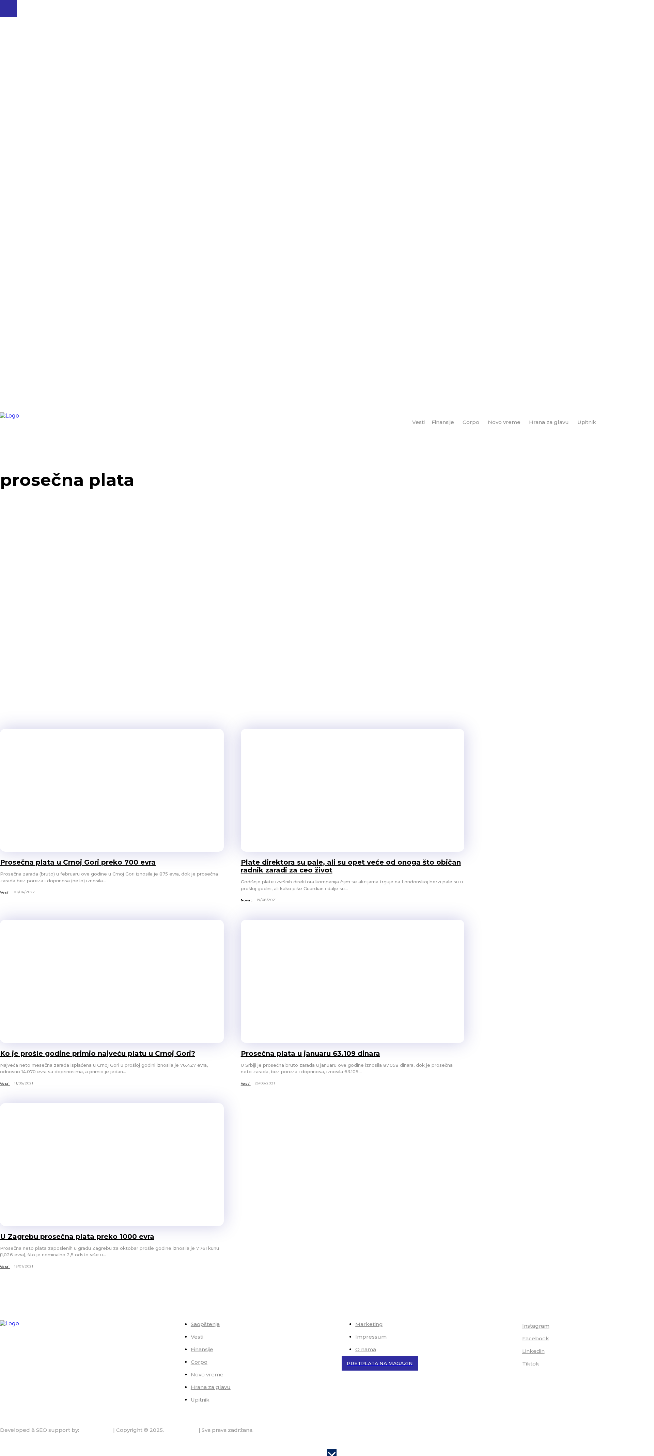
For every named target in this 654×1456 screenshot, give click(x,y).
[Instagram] (513, 1326)
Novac (247, 900)
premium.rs (96, 1430)
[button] (646, 422)
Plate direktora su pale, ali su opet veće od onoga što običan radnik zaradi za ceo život (351, 866)
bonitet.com (181, 1430)
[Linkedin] (513, 1351)
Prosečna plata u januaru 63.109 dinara (310, 1053)
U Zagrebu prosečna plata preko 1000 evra (77, 1236)
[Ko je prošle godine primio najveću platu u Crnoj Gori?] (112, 981)
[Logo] (27, 422)
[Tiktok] (513, 1364)
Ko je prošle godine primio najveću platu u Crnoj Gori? (97, 1053)
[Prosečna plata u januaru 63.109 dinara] (353, 981)
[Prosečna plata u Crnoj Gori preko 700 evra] (112, 790)
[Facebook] (513, 1339)
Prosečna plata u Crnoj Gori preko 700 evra (78, 862)
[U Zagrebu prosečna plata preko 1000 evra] (112, 1164)
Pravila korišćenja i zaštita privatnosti (606, 1443)
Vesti (5, 892)
